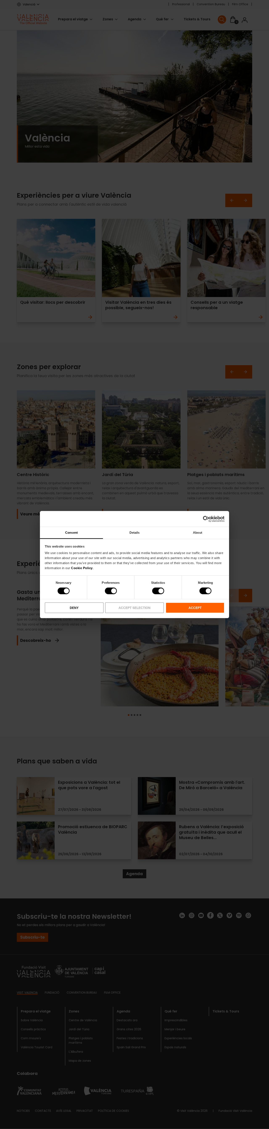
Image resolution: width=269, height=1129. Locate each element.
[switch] (111, 591)
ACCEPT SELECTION (134, 608)
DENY (74, 608)
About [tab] (197, 532)
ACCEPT (195, 608)
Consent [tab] (71, 532)
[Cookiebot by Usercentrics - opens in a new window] (206, 519)
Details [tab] (134, 532)
